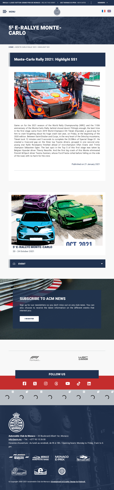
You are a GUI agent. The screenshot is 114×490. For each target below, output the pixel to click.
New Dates (72, 3)
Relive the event (39, 3)
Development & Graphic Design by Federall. (68, 481)
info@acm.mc (15, 439)
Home (11, 47)
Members (102, 3)
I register (29, 318)
